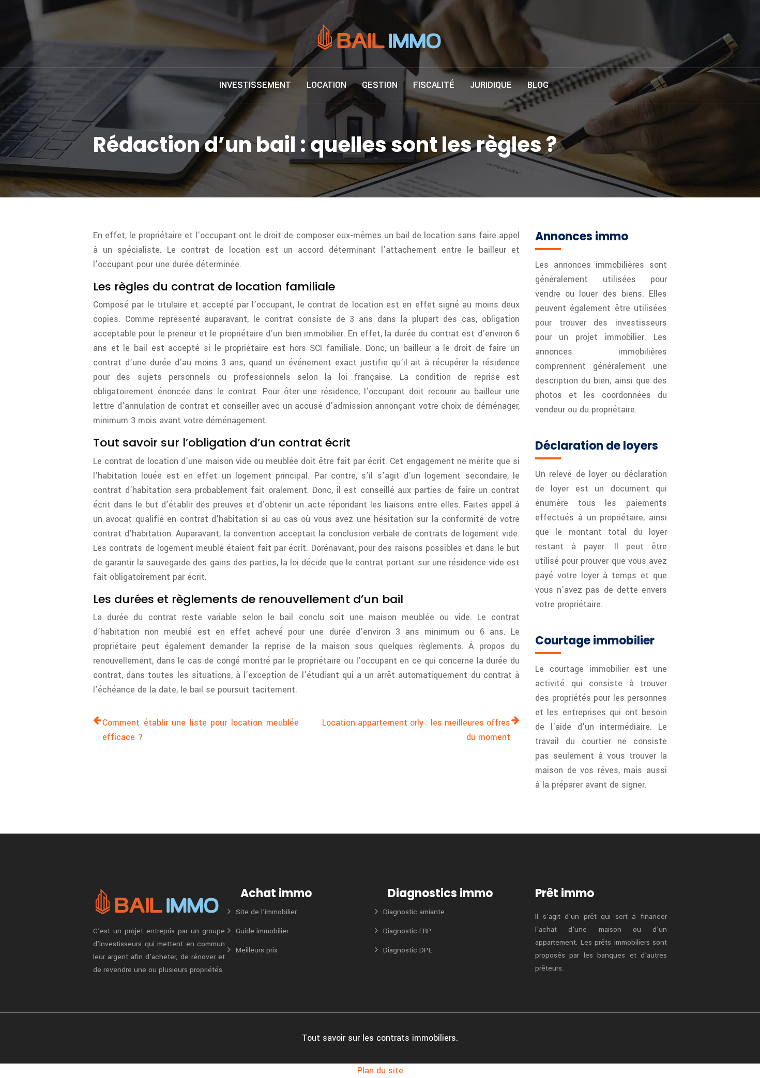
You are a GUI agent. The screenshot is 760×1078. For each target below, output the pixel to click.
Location (326, 85)
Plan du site (380, 1070)
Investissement (255, 85)
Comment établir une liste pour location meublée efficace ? (200, 730)
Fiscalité (433, 85)
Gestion (380, 85)
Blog (538, 85)
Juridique (491, 85)
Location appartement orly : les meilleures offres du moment (416, 730)
